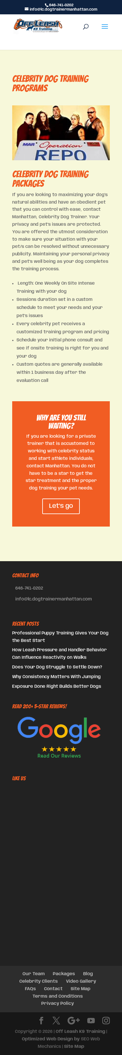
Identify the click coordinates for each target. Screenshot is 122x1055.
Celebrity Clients (38, 981)
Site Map (80, 989)
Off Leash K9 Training (80, 1031)
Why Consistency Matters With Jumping (56, 677)
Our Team (34, 974)
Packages (64, 974)
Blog (88, 974)
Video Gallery (81, 981)
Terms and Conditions (58, 996)
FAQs (30, 989)
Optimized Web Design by (51, 1039)
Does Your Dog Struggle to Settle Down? (57, 667)
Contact (53, 989)
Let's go (61, 506)
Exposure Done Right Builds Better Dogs (56, 686)
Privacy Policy (57, 1003)
